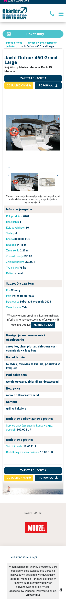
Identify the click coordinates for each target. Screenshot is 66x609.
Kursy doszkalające (24, 557)
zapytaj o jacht (32, 78)
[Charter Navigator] (15, 12)
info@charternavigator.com (22, 319)
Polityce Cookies (46, 591)
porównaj (46, 85)
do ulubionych (17, 85)
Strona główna (14, 42)
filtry (35, 34)
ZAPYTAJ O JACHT (32, 470)
